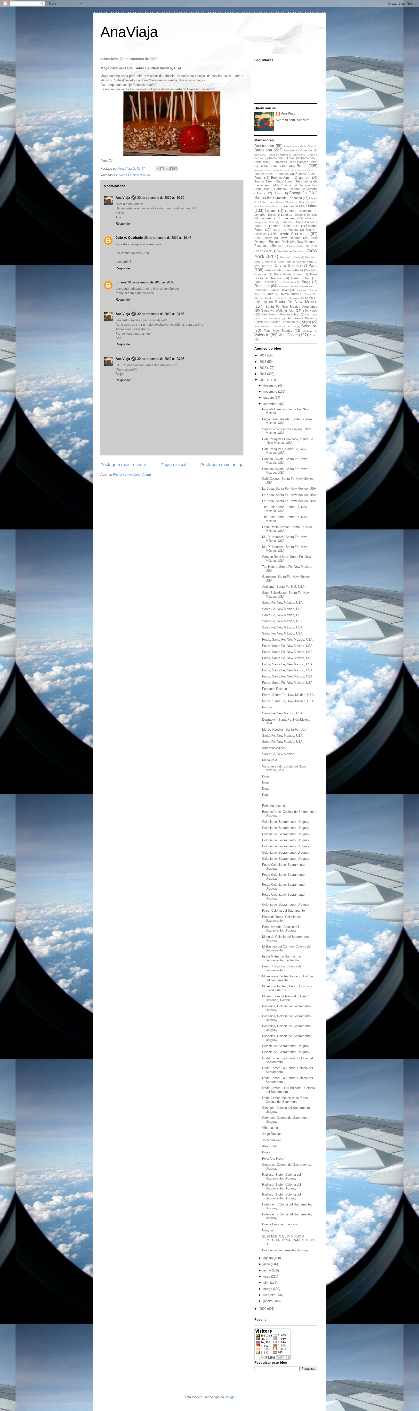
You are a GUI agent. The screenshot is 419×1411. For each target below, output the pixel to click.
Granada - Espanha (288, 198)
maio (267, 1276)
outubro (269, 397)
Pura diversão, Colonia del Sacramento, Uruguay (280, 928)
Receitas (262, 286)
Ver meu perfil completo (292, 120)
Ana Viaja (123, 197)
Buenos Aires (261, 170)
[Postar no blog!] (162, 168)
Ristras (267, 707)
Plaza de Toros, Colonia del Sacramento (281, 919)
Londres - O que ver (277, 218)
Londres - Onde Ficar (284, 225)
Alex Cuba (269, 1146)
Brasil (301, 166)
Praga (306, 282)
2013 (263, 361)
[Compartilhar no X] (166, 168)
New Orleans (290, 238)
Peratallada (289, 282)
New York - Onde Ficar (278, 261)
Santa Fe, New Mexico (278, 754)
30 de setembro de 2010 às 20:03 (150, 282)
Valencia (261, 335)
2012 (263, 368)
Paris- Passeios (265, 281)
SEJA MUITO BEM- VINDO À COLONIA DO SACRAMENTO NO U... (288, 1240)
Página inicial (173, 464)
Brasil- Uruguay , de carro (280, 1224)
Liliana (121, 282)
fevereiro (269, 1295)
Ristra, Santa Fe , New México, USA (288, 695)
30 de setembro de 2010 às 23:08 (160, 359)
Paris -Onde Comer (288, 274)
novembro (270, 391)
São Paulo (309, 310)
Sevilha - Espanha (282, 321)
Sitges (306, 322)
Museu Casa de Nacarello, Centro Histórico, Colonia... (285, 998)
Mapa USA (269, 760)
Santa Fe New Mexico (134, 175)
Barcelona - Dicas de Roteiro (271, 154)
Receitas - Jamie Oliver (271, 290)
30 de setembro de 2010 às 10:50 (160, 197)
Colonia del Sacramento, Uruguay (285, 822)
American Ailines (274, 748)
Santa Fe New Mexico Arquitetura (291, 306)
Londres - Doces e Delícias (299, 214)
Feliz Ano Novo (272, 1158)
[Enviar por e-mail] (157, 168)
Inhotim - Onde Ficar (266, 206)
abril (266, 1282)
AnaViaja (129, 32)
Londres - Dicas (265, 214)
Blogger (230, 1397)
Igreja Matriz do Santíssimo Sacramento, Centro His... (282, 958)
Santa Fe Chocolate (288, 298)
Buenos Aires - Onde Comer (273, 181)
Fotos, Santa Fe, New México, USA (287, 639)
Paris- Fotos (300, 278)
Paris (312, 266)
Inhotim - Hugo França (301, 202)
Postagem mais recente (123, 464)
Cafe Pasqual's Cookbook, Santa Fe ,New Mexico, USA (287, 441)
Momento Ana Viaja (291, 234)
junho (267, 1270)
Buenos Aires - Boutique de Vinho (294, 170)
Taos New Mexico (278, 330)
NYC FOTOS (261, 266)
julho (267, 1264)
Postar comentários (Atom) (132, 474)
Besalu (264, 166)
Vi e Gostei (288, 335)
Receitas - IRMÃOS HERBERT (296, 286)
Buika (266, 1152)
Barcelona (263, 150)
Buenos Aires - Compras (271, 173)
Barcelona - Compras (298, 150)
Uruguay (307, 331)
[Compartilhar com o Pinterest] (175, 168)
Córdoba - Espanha (287, 188)
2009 (263, 1309)
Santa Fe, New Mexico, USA (282, 713)
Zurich (313, 335)
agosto (268, 1258)
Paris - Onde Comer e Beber (284, 270)
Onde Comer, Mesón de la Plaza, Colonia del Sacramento (285, 1100)
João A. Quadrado (129, 237)
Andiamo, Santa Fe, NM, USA (283, 586)
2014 (263, 355)
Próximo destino (273, 806)
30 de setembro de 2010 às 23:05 (160, 314)
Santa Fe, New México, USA (282, 602)
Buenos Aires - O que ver (290, 178)
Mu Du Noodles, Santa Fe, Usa (284, 729)
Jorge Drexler (271, 1134)
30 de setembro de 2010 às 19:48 (167, 237)
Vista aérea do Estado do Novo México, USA (284, 768)
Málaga (293, 229)
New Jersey (263, 237)
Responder (123, 223)
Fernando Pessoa (274, 689)
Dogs (277, 193)
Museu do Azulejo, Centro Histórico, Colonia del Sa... (287, 988)
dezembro (270, 385)
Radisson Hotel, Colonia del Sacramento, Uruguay (281, 1176)
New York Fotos (305, 261)
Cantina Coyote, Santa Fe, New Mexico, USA (284, 461)
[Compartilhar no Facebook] (171, 168)
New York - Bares (290, 257)
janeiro (268, 1301)
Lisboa (311, 206)
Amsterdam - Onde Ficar (298, 146)
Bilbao (283, 166)
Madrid (276, 230)
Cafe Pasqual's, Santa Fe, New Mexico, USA (284, 451)
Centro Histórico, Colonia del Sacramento (282, 968)
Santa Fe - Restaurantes (282, 294)
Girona (260, 198)
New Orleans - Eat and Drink (285, 240)
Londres (270, 211)
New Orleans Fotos (290, 246)
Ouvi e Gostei (286, 266)
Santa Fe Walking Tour (277, 310)
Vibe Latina (270, 1128)
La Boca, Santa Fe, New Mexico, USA (289, 488)
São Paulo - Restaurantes (279, 314)
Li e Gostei (290, 206)
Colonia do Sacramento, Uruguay (285, 1250)
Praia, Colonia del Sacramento (283, 910)
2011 (263, 374)
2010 (263, 380)
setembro (270, 404)
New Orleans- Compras (290, 251)
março (268, 1289)
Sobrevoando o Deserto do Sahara (275, 326)
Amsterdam (264, 146)
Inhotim (313, 198)
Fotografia (298, 193)
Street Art (309, 326)
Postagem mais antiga (221, 464)
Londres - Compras (298, 210)
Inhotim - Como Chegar (271, 202)
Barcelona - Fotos (281, 158)
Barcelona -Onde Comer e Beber (295, 162)
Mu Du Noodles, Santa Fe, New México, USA (284, 539)
